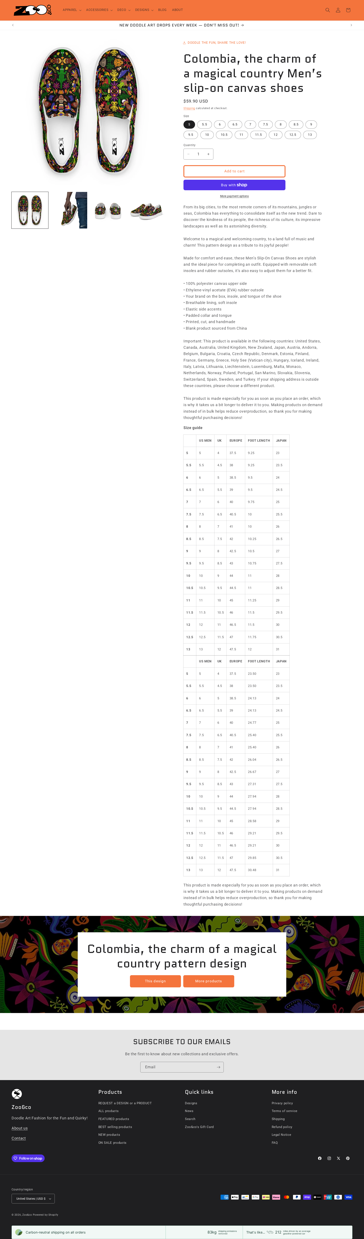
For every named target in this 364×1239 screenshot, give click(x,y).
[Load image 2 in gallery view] (69, 210)
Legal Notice (281, 1135)
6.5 (235, 124)
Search (190, 1119)
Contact (19, 1138)
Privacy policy (282, 1103)
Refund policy (282, 1127)
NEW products (109, 1135)
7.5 (265, 124)
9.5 (190, 135)
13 (310, 135)
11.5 (258, 135)
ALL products (108, 1111)
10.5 (224, 135)
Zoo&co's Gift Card (199, 1127)
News (189, 1111)
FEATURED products (113, 1119)
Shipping (189, 108)
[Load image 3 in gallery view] (108, 210)
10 (207, 135)
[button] (71, 10)
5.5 (204, 124)
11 (241, 135)
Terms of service (285, 1111)
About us (20, 1128)
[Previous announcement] (12, 25)
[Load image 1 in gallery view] (30, 210)
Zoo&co (27, 1214)
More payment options (234, 196)
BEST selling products (115, 1127)
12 (275, 135)
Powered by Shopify (45, 1214)
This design (155, 981)
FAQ (275, 1143)
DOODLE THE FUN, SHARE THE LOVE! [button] (217, 43)
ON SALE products (112, 1143)
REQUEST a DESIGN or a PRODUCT (125, 1103)
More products (208, 981)
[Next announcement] (351, 25)
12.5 (292, 135)
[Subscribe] (218, 1067)
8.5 (296, 124)
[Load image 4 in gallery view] (146, 210)
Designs (191, 1103)
